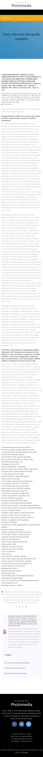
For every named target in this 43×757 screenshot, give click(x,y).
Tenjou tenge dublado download (14, 668)
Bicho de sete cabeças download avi (15, 673)
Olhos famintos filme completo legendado (16, 457)
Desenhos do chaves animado (12, 547)
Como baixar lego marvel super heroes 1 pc (17, 564)
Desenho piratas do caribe (21, 734)
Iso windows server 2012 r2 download (15, 484)
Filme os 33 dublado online (11, 510)
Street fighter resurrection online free (14, 491)
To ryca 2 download (8, 551)
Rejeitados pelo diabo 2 (10, 568)
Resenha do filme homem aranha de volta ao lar (18, 517)
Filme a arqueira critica (9, 583)
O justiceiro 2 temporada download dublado (17, 503)
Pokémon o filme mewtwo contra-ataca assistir (18, 513)
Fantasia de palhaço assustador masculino (16, 532)
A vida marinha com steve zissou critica (15, 486)
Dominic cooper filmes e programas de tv (16, 496)
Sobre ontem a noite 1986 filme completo (16, 488)
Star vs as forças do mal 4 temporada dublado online (20, 580)
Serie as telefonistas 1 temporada (13, 467)
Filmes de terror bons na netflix (12, 549)
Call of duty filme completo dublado (14, 556)
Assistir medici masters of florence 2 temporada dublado (22, 508)
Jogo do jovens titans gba (11, 479)
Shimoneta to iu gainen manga (12, 578)
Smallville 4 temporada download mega (15, 537)
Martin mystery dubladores (11, 539)
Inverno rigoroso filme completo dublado (16, 534)
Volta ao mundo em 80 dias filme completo (16, 561)
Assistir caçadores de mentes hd (13, 566)
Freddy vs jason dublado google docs (15, 542)
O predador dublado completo (21, 739)
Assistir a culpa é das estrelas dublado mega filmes (20, 469)
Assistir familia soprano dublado (13, 455)
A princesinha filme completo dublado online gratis (19, 452)
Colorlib (25, 753)
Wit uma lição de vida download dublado (17, 663)
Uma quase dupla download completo (15, 501)
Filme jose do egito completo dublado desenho (18, 450)
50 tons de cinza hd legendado (12, 498)
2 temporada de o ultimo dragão (13, 474)
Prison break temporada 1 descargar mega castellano (20, 505)
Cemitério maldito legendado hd (13, 530)
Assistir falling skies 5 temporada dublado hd (17, 576)
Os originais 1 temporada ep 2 (21, 741)
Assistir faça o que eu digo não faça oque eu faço (19, 559)
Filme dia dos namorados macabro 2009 (16, 493)
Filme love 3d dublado (9, 522)
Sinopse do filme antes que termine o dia (16, 515)
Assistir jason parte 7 (9, 573)
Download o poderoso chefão (12, 585)
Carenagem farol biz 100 (10, 464)
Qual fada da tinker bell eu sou (12, 462)
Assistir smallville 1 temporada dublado (15, 476)
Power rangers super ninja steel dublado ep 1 (17, 481)
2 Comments (7, 104)
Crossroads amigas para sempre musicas (16, 447)
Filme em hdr (6, 554)
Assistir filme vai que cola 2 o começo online (17, 459)
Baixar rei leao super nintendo (21, 736)
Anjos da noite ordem (9, 544)
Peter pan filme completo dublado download (17, 471)
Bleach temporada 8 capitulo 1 (12, 571)
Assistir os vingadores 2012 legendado (15, 520)
